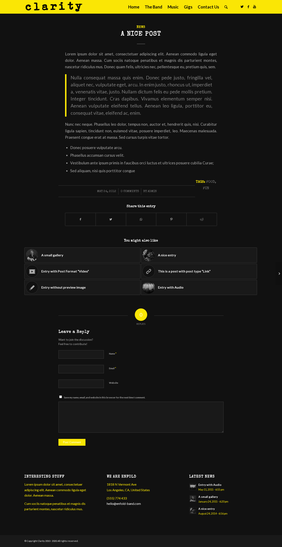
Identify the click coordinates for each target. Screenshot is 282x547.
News (141, 27)
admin (152, 191)
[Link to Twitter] (242, 7)
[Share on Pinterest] (171, 219)
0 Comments (130, 191)
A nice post (141, 34)
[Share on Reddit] (202, 219)
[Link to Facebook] (248, 7)
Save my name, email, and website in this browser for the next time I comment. (104, 397)
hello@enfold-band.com (124, 503)
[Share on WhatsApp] (141, 219)
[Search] (226, 7)
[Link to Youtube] (254, 7)
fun (206, 188)
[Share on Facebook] (80, 219)
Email (112, 368)
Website (113, 382)
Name (112, 353)
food (210, 182)
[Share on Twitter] (111, 219)
